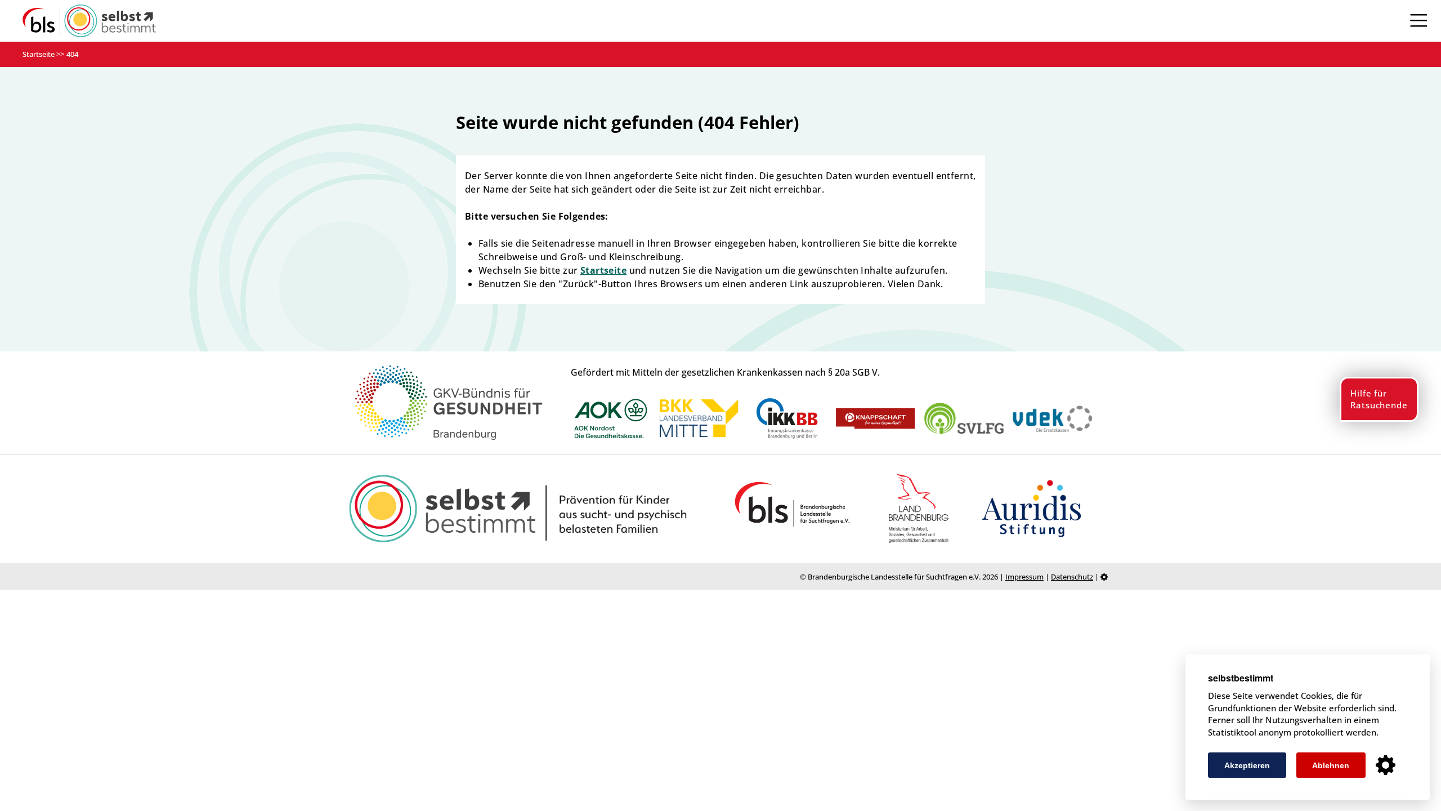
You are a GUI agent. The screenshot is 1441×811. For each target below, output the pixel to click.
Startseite (39, 54)
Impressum (1024, 577)
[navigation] (1418, 21)
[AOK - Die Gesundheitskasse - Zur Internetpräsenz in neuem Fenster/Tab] (610, 419)
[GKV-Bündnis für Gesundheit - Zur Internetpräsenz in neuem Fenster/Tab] (449, 438)
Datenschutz (1072, 577)
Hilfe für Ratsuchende (1379, 399)
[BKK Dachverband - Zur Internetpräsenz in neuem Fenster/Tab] (699, 418)
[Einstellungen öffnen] (1385, 765)
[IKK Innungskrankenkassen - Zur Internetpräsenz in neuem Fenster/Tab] (787, 418)
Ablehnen (1330, 765)
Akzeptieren (1247, 765)
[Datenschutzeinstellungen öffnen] (1104, 576)
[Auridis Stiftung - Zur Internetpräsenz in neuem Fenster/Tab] (1031, 509)
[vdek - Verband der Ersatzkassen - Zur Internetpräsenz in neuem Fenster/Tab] (1052, 419)
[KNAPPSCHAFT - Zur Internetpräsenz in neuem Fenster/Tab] (875, 419)
